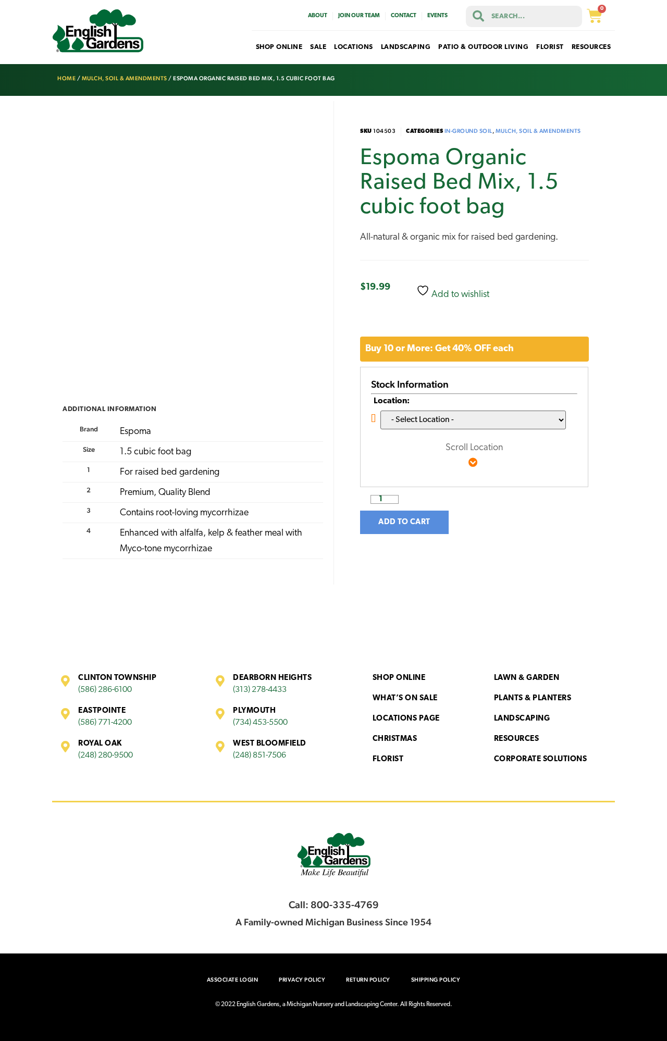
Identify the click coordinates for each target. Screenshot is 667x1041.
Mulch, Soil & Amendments (124, 78)
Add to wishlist (459, 295)
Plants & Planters (533, 698)
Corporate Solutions (540, 759)
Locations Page (406, 719)
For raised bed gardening (169, 472)
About (317, 16)
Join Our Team (359, 16)
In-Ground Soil (468, 131)
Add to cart (404, 522)
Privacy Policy (302, 979)
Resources (516, 739)
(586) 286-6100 (105, 690)
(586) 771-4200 (105, 722)
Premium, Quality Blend (165, 493)
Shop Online (399, 678)
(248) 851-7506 (259, 755)
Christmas (395, 739)
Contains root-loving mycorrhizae (184, 513)
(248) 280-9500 (105, 755)
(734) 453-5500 (260, 722)
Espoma (135, 432)
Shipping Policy (436, 979)
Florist (388, 759)
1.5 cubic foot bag (155, 452)
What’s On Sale (405, 698)
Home (66, 78)
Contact (403, 16)
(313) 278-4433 (260, 690)
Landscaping (522, 719)
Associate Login (232, 979)
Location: (392, 401)
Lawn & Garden (527, 678)
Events (437, 16)
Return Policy (368, 979)
